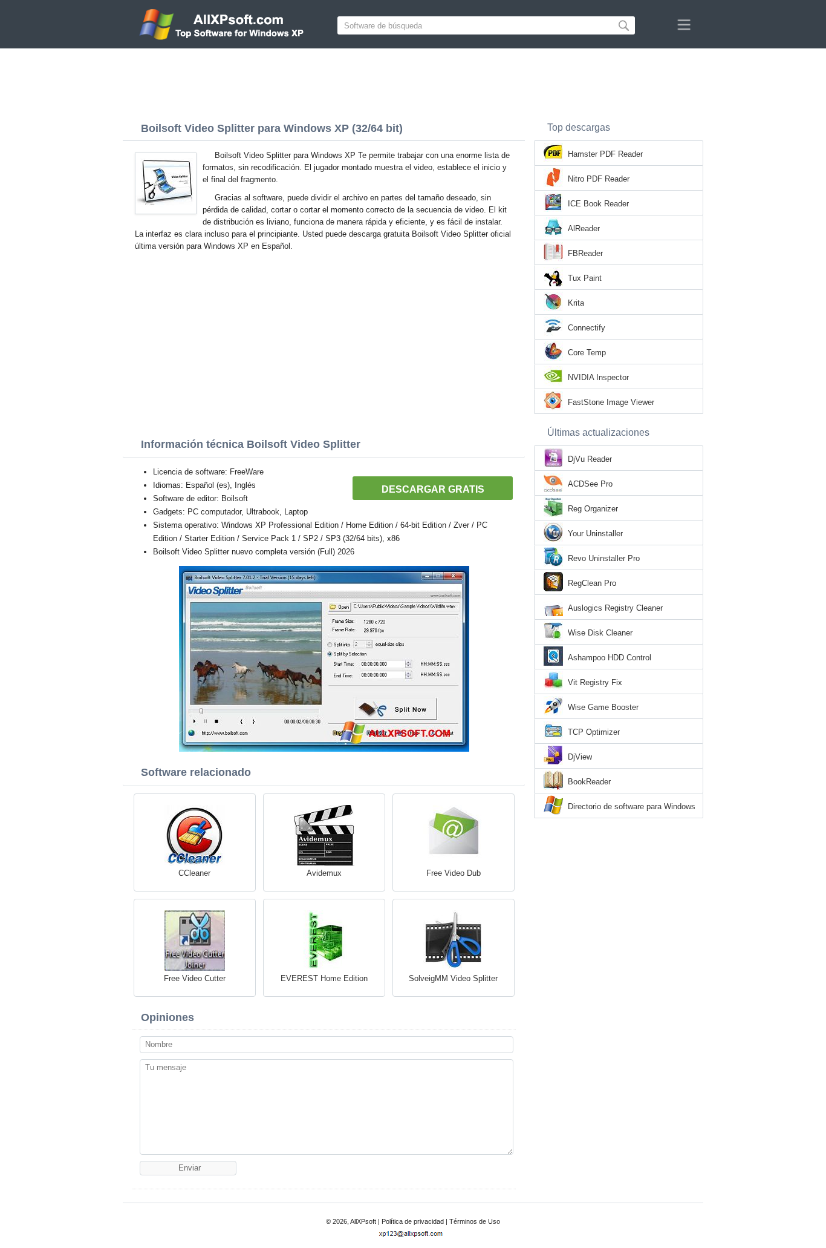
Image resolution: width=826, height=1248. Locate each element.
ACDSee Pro (590, 483)
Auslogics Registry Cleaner (615, 608)
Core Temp (587, 352)
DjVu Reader (590, 459)
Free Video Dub (453, 873)
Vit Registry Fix (595, 682)
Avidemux (324, 873)
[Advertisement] (413, 81)
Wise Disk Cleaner (600, 632)
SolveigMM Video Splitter (453, 978)
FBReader (585, 253)
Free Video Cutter (195, 978)
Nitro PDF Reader (598, 178)
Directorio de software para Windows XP (631, 807)
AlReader (584, 228)
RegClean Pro (592, 583)
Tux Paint (585, 278)
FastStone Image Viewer (611, 402)
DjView (580, 756)
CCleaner (194, 873)
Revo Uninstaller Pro (604, 558)
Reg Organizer (593, 508)
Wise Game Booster (603, 707)
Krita (576, 302)
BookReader (589, 781)
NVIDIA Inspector (598, 377)
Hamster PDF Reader (605, 154)
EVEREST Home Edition (324, 978)
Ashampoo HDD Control (609, 657)
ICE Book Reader (598, 203)
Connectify (586, 327)
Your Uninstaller (595, 533)
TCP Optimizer (594, 732)
